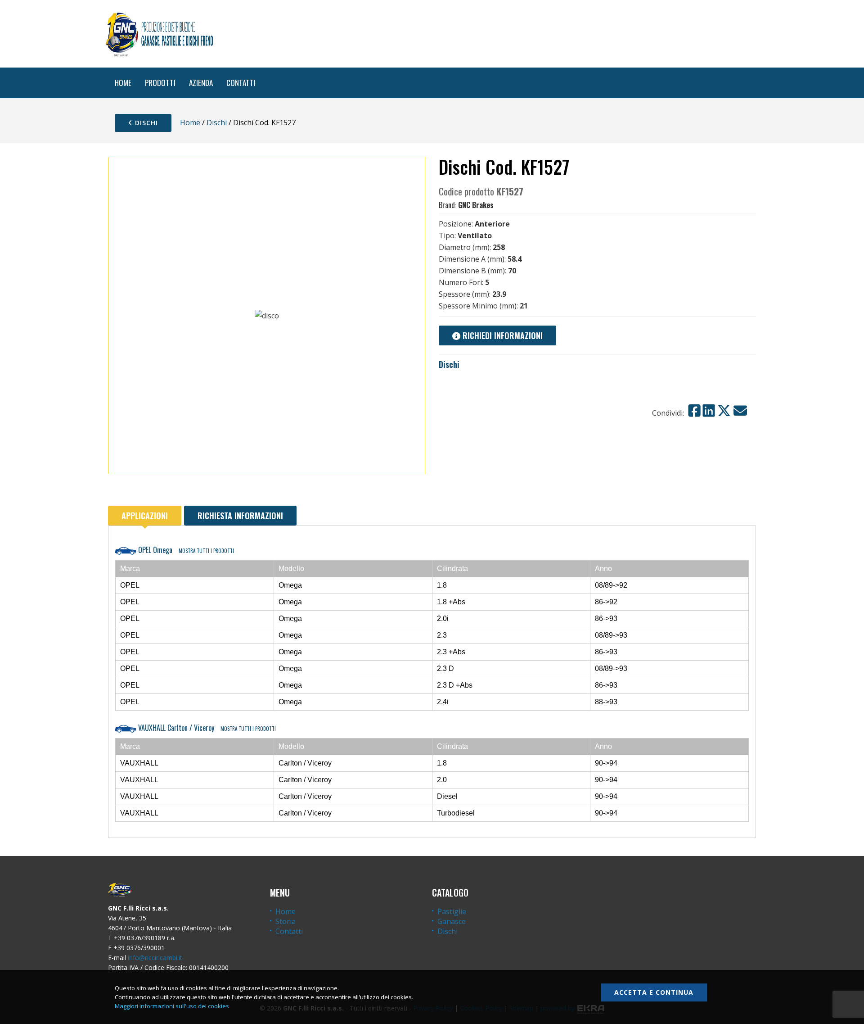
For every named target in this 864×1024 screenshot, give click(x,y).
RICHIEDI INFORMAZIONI (501, 335)
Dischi (145, 122)
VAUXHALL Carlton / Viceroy (206, 727)
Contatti (289, 931)
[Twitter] (724, 410)
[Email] (740, 410)
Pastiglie (451, 911)
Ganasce (451, 921)
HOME (123, 82)
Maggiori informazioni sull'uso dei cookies (172, 1006)
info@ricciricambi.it (155, 957)
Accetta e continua (653, 992)
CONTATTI (241, 82)
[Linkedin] (709, 410)
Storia (285, 921)
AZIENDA (201, 82)
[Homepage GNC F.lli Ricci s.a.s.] (159, 34)
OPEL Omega (185, 549)
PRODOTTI (160, 82)
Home (190, 122)
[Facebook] (694, 410)
